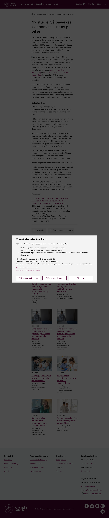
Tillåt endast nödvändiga (28, 278)
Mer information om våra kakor (27, 268)
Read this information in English (28, 270)
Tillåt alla (80, 278)
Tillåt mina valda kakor (54, 278)
